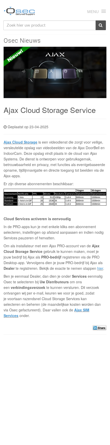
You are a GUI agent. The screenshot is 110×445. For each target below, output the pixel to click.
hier (100, 268)
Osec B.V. (19, 12)
